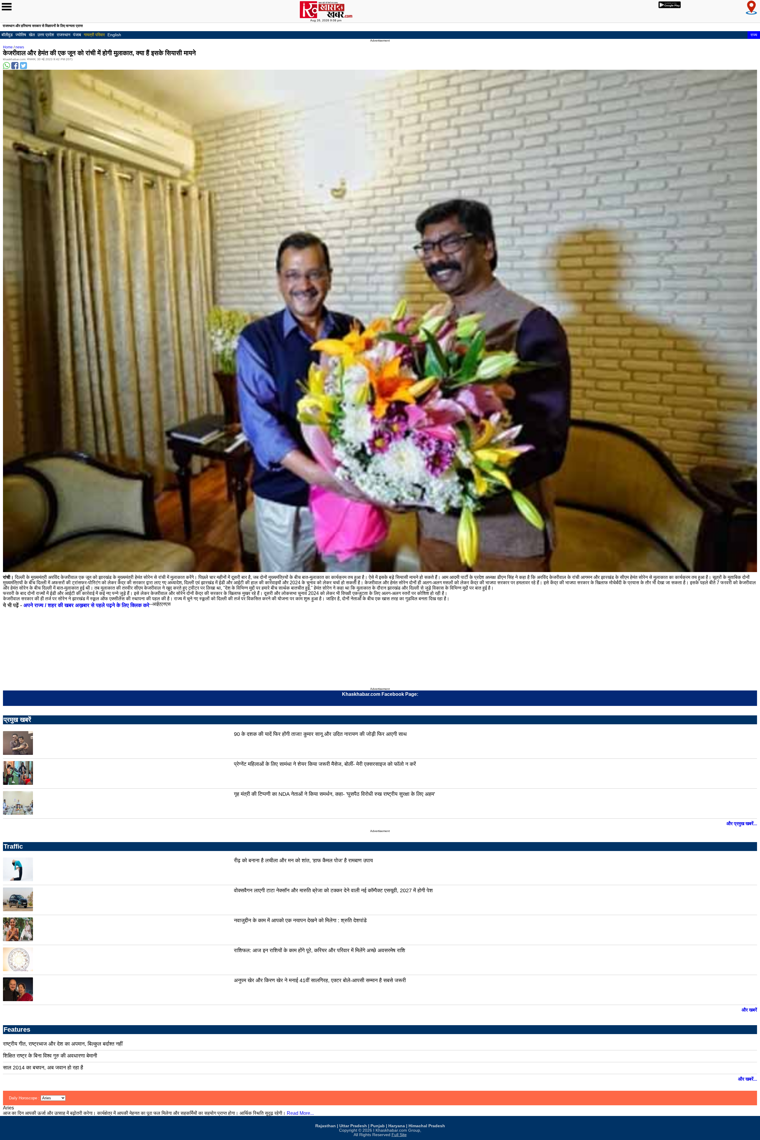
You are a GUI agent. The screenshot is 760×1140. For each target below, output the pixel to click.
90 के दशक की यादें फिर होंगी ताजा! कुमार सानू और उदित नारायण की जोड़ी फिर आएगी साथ (320, 734)
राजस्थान (63, 34)
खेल (32, 34)
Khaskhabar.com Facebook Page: (380, 694)
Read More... (300, 1113)
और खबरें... (747, 1079)
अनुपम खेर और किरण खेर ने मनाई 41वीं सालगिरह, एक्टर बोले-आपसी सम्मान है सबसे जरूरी (320, 980)
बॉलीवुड (7, 34)
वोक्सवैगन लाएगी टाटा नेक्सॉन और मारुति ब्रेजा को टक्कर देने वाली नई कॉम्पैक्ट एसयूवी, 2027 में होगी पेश (333, 890)
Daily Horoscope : (25, 1098)
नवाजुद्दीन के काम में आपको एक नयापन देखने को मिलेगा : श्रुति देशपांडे (300, 920)
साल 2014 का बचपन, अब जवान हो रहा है (43, 1068)
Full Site (399, 1135)
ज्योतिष (20, 34)
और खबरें (749, 1009)
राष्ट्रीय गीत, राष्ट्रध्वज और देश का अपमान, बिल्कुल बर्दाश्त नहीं (63, 1044)
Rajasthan (325, 1126)
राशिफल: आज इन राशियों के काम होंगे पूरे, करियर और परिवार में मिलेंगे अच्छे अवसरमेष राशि (319, 950)
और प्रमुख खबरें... (741, 823)
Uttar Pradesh (353, 1126)
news (19, 47)
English (114, 34)
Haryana (396, 1126)
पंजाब (77, 34)
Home (8, 47)
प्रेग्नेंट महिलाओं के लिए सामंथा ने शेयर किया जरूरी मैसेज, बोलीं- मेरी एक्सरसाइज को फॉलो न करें (325, 764)
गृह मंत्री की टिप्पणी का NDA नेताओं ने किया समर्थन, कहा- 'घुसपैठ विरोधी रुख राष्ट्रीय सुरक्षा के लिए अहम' (334, 794)
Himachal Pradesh (426, 1126)
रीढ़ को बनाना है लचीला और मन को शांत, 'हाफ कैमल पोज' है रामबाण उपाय (303, 860)
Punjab (377, 1126)
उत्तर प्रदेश (45, 34)
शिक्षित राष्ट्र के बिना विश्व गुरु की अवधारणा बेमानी (50, 1056)
